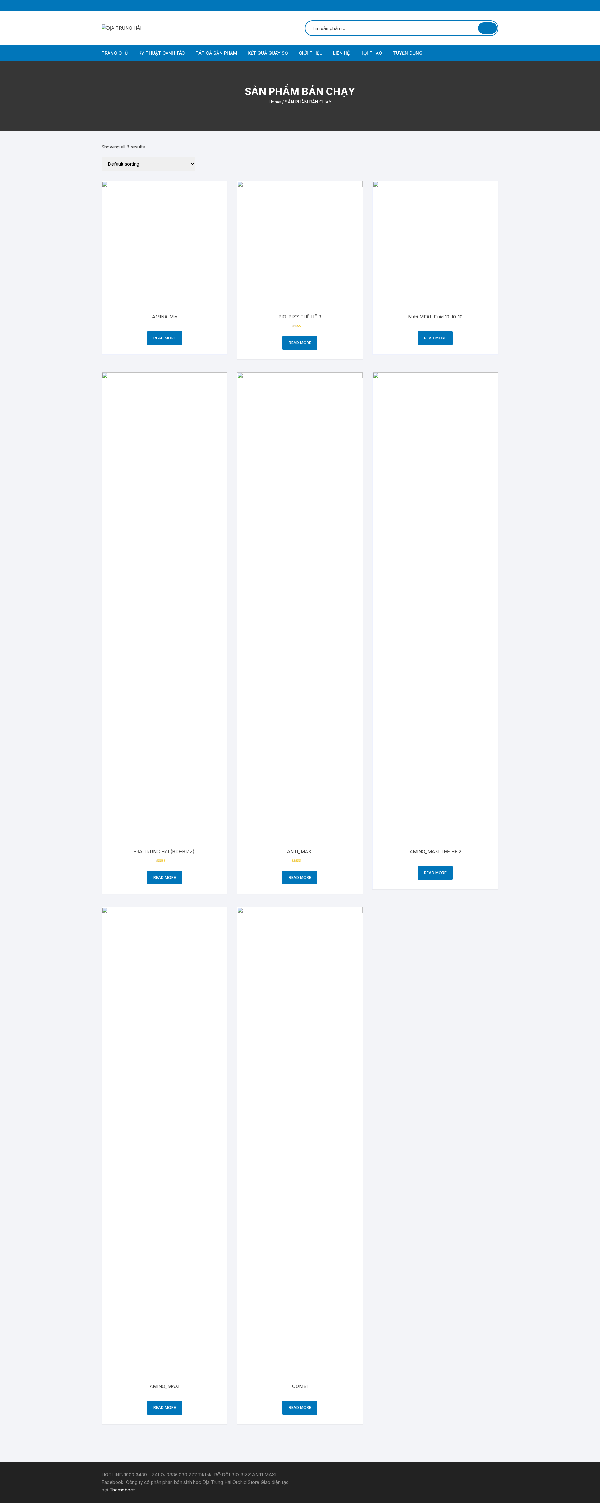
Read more (164, 338)
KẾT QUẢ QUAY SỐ (268, 53)
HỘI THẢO (371, 53)
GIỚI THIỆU (310, 53)
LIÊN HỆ (341, 53)
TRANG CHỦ (115, 53)
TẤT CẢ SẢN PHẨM (216, 53)
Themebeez (122, 1490)
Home (275, 101)
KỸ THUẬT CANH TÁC (161, 53)
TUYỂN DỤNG (407, 53)
